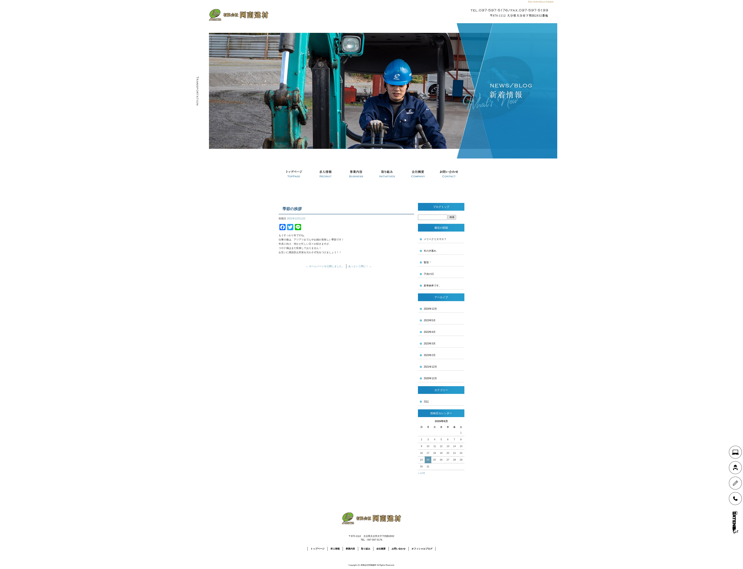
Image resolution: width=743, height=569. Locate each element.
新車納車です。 (432, 285)
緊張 (426, 262)
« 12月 (421, 473)
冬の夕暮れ (430, 250)
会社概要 (417, 174)
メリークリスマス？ (435, 239)
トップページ (294, 174)
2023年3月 (430, 343)
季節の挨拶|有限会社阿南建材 (541, 2)
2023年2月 (430, 355)
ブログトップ (441, 206)
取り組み (387, 174)
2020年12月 (430, 378)
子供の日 (429, 274)
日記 (426, 401)
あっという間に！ (360, 266)
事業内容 (356, 174)
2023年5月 (430, 320)
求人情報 (325, 174)
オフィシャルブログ (422, 548)
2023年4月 (430, 331)
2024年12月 (430, 308)
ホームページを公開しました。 (325, 266)
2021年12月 (430, 366)
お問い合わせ (448, 174)
